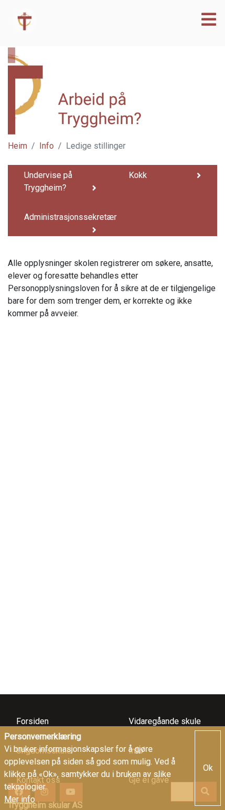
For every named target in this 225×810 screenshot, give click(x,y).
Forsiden (32, 721)
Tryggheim (85, 21)
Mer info (19, 799)
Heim (17, 146)
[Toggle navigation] (206, 19)
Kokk (138, 175)
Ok (208, 768)
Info (46, 146)
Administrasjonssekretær (64, 217)
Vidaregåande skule (165, 721)
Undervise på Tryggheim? (48, 181)
